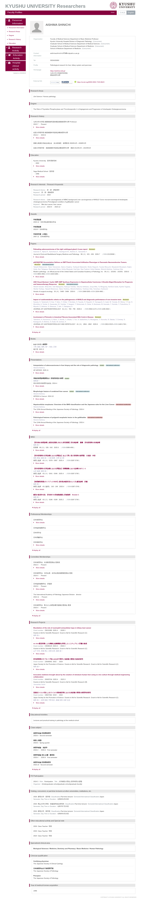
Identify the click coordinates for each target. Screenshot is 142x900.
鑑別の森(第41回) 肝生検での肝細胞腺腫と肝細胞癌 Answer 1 (56, 495)
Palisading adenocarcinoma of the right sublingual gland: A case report (60, 249)
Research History (15, 39)
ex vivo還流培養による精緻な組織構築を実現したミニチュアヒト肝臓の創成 (60, 643)
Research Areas (14, 31)
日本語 (122, 13)
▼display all (36, 332)
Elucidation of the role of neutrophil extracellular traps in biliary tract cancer (62, 628)
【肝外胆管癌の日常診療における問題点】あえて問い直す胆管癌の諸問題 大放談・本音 (64, 455)
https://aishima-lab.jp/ (57, 71)
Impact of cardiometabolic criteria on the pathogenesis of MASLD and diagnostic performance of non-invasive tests (77, 299)
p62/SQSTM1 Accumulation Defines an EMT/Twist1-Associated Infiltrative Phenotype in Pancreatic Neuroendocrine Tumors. (80, 262)
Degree (11, 35)
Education (12, 43)
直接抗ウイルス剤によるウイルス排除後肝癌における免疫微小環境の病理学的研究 (62, 692)
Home (112, 12)
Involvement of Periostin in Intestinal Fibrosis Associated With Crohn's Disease (63, 317)
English (131, 13)
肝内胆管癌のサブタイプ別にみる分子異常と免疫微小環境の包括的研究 (58, 659)
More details (40, 127)
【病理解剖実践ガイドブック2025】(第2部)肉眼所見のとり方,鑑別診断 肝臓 (60, 481)
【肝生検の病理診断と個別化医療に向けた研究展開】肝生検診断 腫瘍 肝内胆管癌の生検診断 (66, 442)
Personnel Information (16, 27)
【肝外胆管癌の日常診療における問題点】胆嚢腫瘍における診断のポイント (59, 468)
